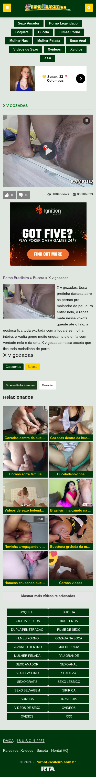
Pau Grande (69, 656)
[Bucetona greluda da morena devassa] (71, 529)
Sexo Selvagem (27, 690)
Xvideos (54, 49)
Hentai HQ (59, 750)
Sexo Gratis (27, 682)
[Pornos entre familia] (25, 456)
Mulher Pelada (48, 41)
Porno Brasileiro (16, 278)
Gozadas (48, 385)
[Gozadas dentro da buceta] (25, 420)
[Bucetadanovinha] (71, 456)
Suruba (27, 699)
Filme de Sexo (68, 630)
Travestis (68, 699)
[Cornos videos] (71, 565)
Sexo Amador (28, 23)
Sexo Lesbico (69, 682)
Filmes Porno (69, 32)
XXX (47, 58)
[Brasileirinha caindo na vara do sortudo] (71, 493)
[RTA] (48, 770)
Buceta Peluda (27, 621)
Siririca (69, 690)
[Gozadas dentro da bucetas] (71, 420)
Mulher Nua (18, 41)
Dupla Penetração (27, 630)
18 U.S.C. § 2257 (31, 741)
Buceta (43, 32)
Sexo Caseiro (27, 673)
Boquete (21, 32)
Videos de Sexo (25, 49)
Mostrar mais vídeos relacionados (48, 596)
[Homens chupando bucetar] (25, 565)
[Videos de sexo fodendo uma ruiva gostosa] (25, 493)
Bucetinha (69, 621)
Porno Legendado (63, 23)
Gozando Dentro (27, 647)
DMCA (8, 741)
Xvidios (76, 49)
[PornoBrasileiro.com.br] (48, 11)
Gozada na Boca (68, 638)
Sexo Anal (78, 41)
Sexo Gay (69, 673)
